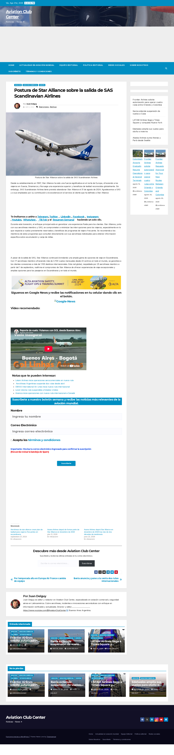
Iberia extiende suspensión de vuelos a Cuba (65, 644)
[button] (166, 68)
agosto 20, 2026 (20, 689)
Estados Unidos (25, 634)
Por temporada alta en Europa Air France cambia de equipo (40, 579)
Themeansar (51, 737)
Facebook (78, 216)
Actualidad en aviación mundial (36, 65)
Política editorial (93, 65)
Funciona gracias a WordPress (17, 737)
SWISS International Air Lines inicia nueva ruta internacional (42, 387)
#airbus (53, 107)
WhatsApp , (30, 219)
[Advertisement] (87, 44)
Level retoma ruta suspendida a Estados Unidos (36, 390)
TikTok (43, 219)
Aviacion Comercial (30, 85)
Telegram (42, 216)
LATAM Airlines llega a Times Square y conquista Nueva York (106, 644)
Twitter (53, 216)
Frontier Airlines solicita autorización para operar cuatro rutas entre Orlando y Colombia (148, 102)
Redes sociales (116, 65)
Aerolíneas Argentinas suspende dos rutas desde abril (40, 383)
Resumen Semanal (63, 219)
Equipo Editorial (69, 65)
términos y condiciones (44, 440)
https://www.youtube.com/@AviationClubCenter (44, 610)
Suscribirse (87, 563)
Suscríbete (14, 71)
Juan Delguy (32, 104)
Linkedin (65, 216)
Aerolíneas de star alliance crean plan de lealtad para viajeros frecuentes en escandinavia (27, 532)
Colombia (14, 634)
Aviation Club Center (25, 717)
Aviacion (18, 85)
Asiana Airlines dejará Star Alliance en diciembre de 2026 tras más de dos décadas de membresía (98, 532)
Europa (42, 85)
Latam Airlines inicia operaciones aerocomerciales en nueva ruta (44, 380)
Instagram (93, 216)
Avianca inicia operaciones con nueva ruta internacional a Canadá (45, 393)
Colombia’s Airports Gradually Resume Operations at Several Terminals (138, 169)
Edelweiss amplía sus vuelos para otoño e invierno (146, 685)
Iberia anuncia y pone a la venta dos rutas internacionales (96, 579)
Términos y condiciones (39, 71)
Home (11, 65)
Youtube (16, 219)
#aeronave (44, 107)
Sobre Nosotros (139, 65)
